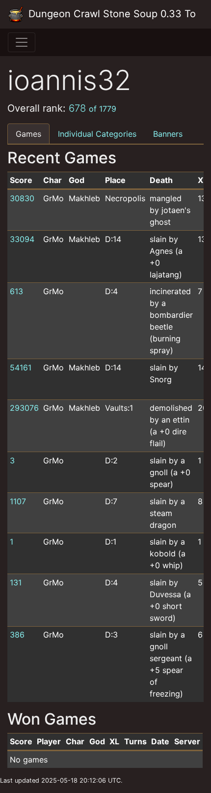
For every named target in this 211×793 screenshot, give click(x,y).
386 (17, 635)
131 (16, 582)
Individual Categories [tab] (97, 134)
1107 (18, 501)
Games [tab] (28, 134)
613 (16, 291)
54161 (20, 367)
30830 (22, 198)
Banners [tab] (168, 134)
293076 (24, 408)
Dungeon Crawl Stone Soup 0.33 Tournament (110, 14)
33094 (22, 239)
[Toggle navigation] (21, 42)
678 (92, 108)
